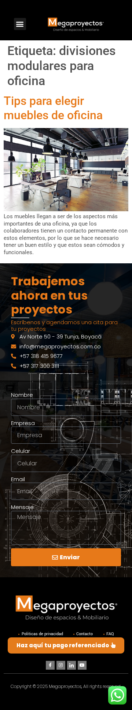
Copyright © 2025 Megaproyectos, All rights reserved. (66, 686)
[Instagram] (60, 665)
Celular (20, 451)
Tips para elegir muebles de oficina (53, 108)
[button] (20, 24)
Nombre (22, 395)
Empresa (23, 423)
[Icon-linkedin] (71, 665)
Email (18, 479)
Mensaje (22, 507)
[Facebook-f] (50, 665)
